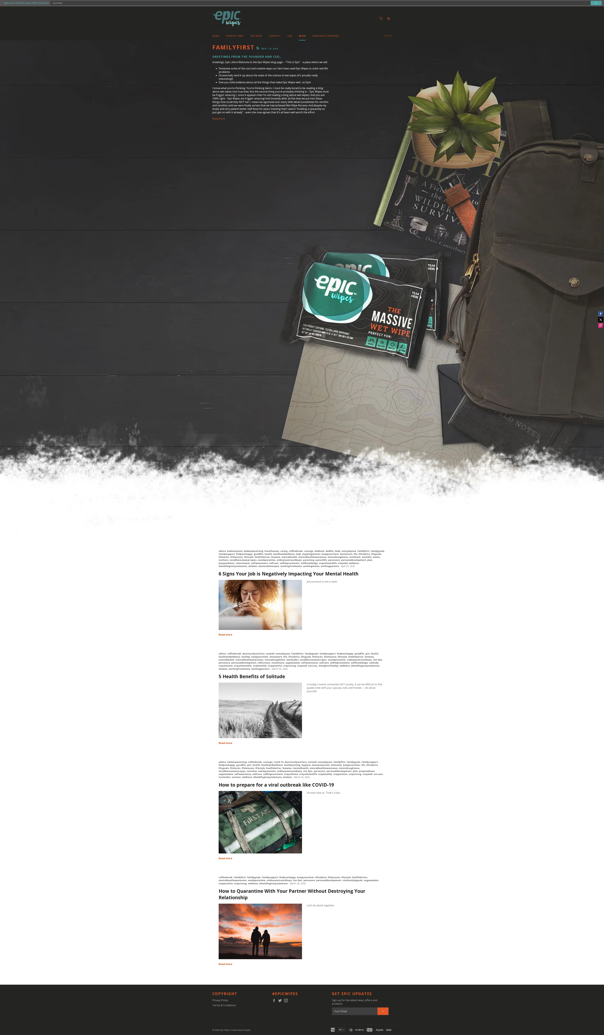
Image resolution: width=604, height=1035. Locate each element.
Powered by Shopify (240, 1030)
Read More (218, 118)
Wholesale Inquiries (325, 35)
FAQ (290, 35)
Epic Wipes (225, 1030)
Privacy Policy (220, 1000)
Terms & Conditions (224, 1005)
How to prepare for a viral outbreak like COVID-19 (276, 785)
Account (388, 35)
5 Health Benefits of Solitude (252, 676)
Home (215, 35)
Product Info (235, 35)
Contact (275, 35)
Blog (302, 35)
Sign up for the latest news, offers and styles (26, 3)
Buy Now (256, 35)
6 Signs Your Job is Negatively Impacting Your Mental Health (288, 573)
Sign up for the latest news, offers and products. (354, 1002)
